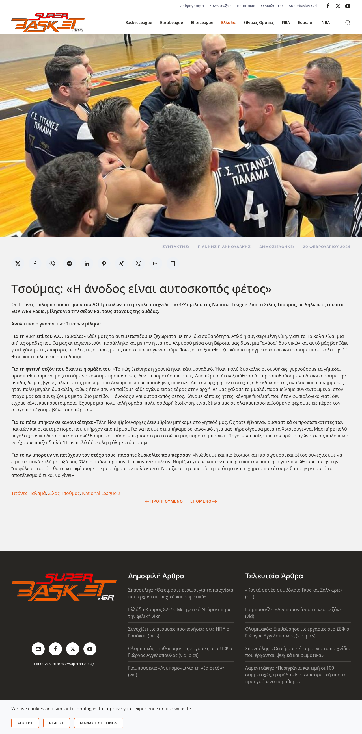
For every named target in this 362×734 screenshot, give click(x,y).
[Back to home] (48, 23)
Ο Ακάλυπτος (272, 5)
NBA (326, 22)
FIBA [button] (286, 22)
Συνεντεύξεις (220, 5)
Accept (25, 723)
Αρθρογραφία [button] (192, 5)
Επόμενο (201, 501)
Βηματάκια (246, 5)
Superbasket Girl (303, 5)
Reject (56, 723)
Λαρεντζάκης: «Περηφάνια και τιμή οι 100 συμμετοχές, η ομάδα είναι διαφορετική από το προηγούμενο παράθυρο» (296, 675)
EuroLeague (171, 22)
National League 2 (101, 493)
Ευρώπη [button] (306, 22)
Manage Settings (98, 723)
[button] (348, 23)
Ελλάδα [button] (228, 22)
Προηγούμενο (166, 501)
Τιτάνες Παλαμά (28, 493)
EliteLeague (202, 22)
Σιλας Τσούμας (64, 493)
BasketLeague (138, 22)
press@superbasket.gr (75, 663)
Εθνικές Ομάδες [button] (259, 22)
